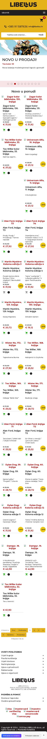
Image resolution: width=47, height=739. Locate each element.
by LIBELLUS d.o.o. (33, 727)
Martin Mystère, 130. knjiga (33, 310)
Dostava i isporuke (9, 698)
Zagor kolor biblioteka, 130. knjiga (10, 108)
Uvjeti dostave (8, 661)
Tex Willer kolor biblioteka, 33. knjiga (11, 151)
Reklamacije (7, 670)
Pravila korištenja (9, 658)
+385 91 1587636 (18, 26)
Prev (3, 84)
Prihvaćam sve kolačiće (11, 736)
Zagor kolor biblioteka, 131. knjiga (32, 108)
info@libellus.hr (36, 26)
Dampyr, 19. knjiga (31, 553)
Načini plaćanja (8, 664)
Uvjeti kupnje (7, 655)
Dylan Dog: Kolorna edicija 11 (12, 513)
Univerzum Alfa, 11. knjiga (33, 188)
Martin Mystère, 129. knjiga (11, 310)
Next (43, 84)
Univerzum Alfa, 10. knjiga (33, 147)
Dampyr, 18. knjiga (9, 553)
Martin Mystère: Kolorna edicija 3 (11, 269)
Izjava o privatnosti (10, 667)
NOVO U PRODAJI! (19, 59)
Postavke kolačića (26, 730)
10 (39, 84)
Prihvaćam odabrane (32, 736)
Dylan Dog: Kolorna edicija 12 (34, 513)
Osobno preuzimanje (11, 701)
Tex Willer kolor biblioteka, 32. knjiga (11, 596)
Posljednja (21, 635)
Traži (40, 35)
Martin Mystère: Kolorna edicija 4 (34, 269)
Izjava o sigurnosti (9, 673)
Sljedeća (10, 635)
